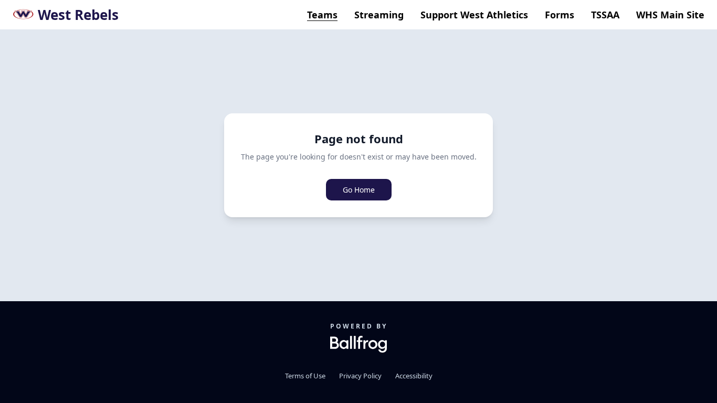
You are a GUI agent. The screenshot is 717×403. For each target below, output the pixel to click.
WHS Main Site (670, 14)
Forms (559, 14)
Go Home (359, 190)
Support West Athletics (474, 14)
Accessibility (414, 375)
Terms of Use (305, 375)
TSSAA (605, 14)
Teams (322, 14)
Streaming (379, 14)
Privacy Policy (360, 375)
